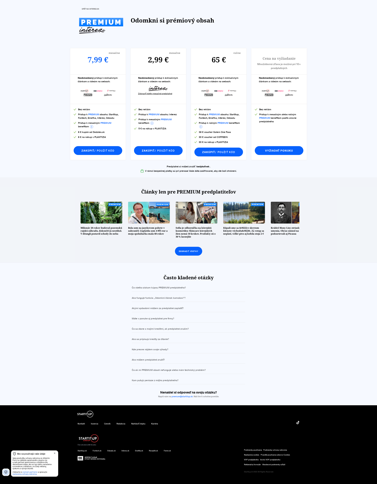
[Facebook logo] (228, 424)
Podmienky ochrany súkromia (275, 450)
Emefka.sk (139, 450)
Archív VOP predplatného (270, 459)
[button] (92, 127)
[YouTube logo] (263, 424)
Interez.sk (125, 450)
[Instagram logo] (245, 424)
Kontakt (81, 423)
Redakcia (120, 423)
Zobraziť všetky (188, 251)
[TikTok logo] (297, 423)
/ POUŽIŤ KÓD (97, 150)
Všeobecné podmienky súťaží (273, 464)
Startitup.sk (82, 450)
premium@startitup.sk (182, 396)
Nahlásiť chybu (138, 423)
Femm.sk (167, 450)
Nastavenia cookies (251, 455)
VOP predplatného (251, 459)
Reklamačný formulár (252, 464)
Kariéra (154, 423)
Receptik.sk (153, 450)
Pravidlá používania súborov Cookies (275, 455)
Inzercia (94, 423)
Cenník (107, 423)
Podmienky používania (253, 450)
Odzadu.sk (111, 450)
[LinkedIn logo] (281, 424)
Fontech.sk (97, 450)
